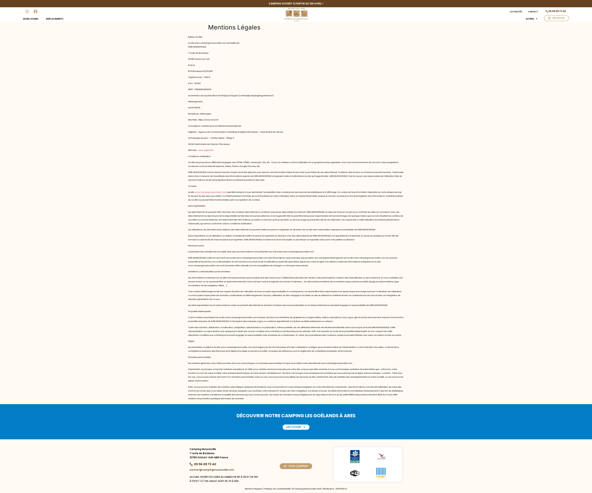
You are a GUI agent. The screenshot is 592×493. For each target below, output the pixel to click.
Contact (533, 11)
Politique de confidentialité (277, 488)
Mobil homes (30, 18)
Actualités (516, 11)
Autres (530, 18)
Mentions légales (253, 488)
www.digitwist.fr (206, 150)
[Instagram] (27, 11)
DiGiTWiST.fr (341, 488)
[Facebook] (35, 11)
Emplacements (54, 18)
